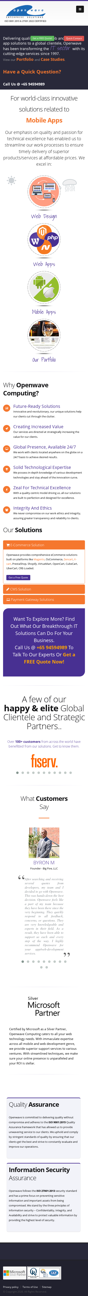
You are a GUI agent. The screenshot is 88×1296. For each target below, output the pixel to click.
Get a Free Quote (18, 577)
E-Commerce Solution (27, 545)
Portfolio (25, 59)
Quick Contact (74, 38)
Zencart (68, 559)
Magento (39, 559)
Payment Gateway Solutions (32, 599)
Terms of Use (30, 1286)
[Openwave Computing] (25, 13)
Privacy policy (10, 1286)
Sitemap (46, 1286)
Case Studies (52, 59)
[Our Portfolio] (44, 335)
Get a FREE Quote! (42, 38)
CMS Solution (20, 589)
